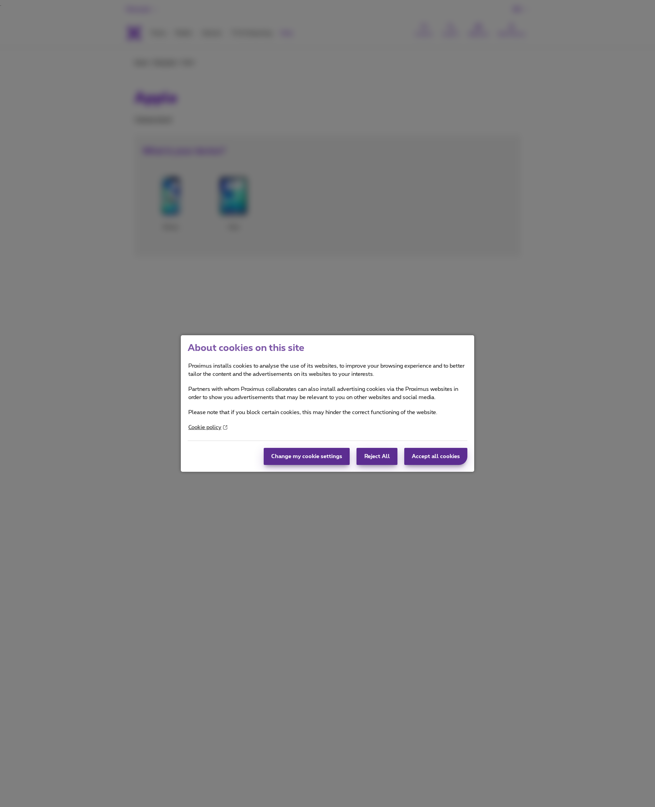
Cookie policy (204, 427)
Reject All (377, 456)
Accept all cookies (436, 456)
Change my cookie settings (306, 456)
